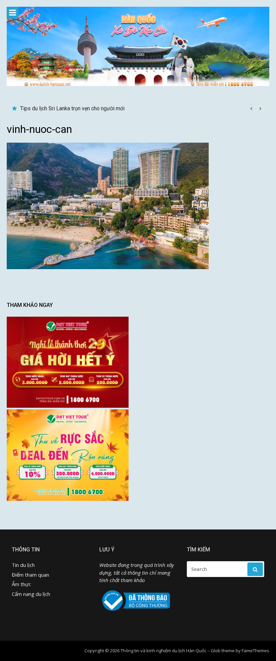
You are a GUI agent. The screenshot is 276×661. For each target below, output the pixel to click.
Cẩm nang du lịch (31, 594)
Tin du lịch (23, 565)
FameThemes (255, 651)
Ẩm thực (21, 584)
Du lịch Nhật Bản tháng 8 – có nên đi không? (71, 108)
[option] (142, 108)
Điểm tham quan (30, 574)
